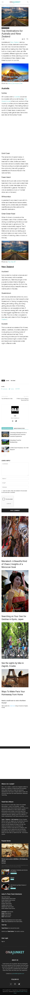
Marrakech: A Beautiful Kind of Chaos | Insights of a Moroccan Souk (14, 564)
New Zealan (13, 380)
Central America (13, 873)
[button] (28, 2)
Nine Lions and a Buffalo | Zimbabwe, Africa (15, 860)
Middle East (4, 906)
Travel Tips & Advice (5, 27)
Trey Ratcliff (11, 262)
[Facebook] (10, 984)
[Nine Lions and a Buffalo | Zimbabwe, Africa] (15, 850)
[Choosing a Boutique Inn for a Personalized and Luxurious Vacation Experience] (5, 434)
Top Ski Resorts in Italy (7, 398)
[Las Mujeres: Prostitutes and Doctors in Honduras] (5, 872)
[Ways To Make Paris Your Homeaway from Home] (15, 687)
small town (12, 706)
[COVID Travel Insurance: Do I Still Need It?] (5, 449)
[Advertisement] (15, 133)
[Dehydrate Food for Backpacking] (5, 442)
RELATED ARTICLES (7, 428)
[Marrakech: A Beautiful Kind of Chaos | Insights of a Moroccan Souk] (15, 556)
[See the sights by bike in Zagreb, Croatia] (15, 658)
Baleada (12, 877)
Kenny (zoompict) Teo (15, 83)
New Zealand (14, 42)
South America (5, 900)
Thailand (4, 319)
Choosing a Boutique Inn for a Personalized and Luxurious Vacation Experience (18, 434)
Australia (17, 97)
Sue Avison (4, 863)
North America (5, 908)
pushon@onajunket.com (18, 973)
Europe (3, 903)
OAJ (3, 39)
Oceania (3, 905)
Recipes (12, 879)
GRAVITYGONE (20, 991)
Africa (3, 902)
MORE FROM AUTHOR (19, 428)
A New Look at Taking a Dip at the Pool (22, 399)
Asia (2, 897)
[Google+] (13, 421)
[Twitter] (16, 421)
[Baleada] (5, 879)
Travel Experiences (8, 920)
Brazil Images (13, 888)
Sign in (3, 941)
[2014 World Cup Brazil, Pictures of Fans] (5, 887)
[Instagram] (15, 984)
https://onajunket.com (15, 418)
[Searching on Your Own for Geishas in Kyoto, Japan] (15, 611)
